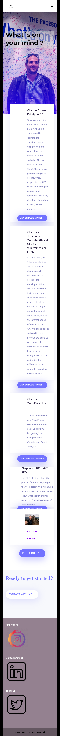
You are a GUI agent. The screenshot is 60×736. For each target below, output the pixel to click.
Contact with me (20, 594)
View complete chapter (31, 218)
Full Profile (30, 553)
